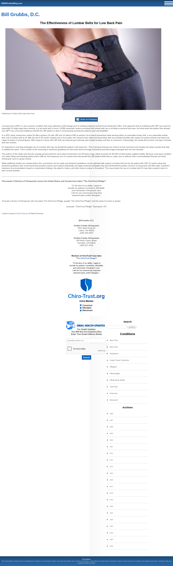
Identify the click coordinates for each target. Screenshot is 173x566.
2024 (111, 533)
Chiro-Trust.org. (22, 213)
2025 (111, 539)
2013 (111, 460)
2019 (111, 500)
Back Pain (31, 114)
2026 (111, 546)
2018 (111, 493)
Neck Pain (114, 347)
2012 (111, 453)
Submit (86, 357)
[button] (132, 327)
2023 (111, 526)
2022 (111, 519)
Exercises (114, 393)
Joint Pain (114, 387)
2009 (111, 433)
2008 (111, 427)
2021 (111, 513)
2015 (111, 473)
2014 (111, 466)
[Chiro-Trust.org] (86, 295)
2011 (111, 447)
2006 (111, 413)
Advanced (114, 400)
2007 (111, 420)
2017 (111, 486)
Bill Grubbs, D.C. (20, 14)
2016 (111, 480)
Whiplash (113, 367)
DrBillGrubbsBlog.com (11, 3)
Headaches (114, 354)
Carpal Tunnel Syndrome (119, 360)
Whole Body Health (117, 380)
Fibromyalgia (115, 373)
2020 (111, 506)
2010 (111, 440)
